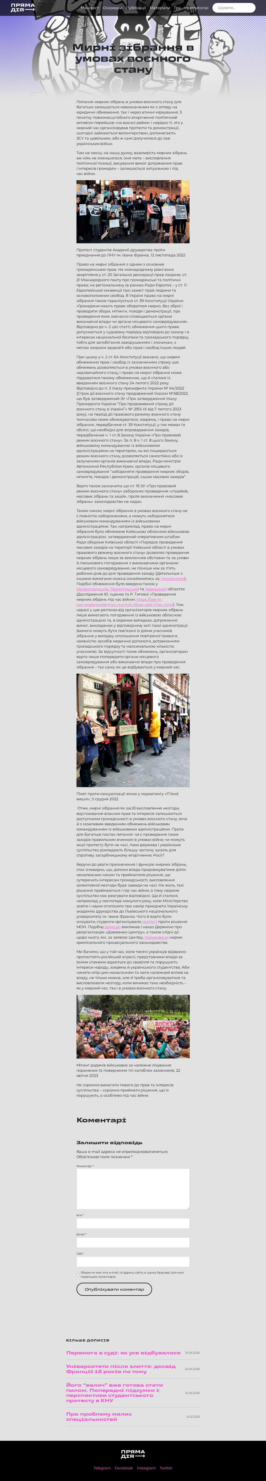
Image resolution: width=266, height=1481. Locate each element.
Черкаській (155, 589)
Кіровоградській (92, 589)
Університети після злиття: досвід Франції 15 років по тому (121, 1369)
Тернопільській (124, 589)
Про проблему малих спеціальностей (99, 1417)
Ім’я (80, 1215)
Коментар (84, 1166)
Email (81, 1234)
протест (149, 921)
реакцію (112, 927)
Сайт (80, 1253)
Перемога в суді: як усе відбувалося (123, 1352)
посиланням (172, 578)
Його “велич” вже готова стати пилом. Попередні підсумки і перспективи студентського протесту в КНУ (114, 1393)
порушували (156, 937)
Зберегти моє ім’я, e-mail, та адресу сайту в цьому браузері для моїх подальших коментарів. (132, 1275)
